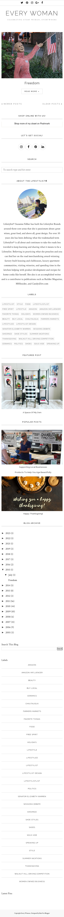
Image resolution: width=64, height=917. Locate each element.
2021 (8, 543)
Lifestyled (8, 324)
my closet (32, 123)
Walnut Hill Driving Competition (36, 339)
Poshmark (45, 123)
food (28, 304)
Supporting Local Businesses (33, 467)
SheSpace (7, 334)
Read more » (32, 91)
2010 (8, 606)
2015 (8, 569)
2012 (8, 596)
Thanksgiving (9, 339)
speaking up (53, 344)
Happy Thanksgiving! (33, 514)
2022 (8, 538)
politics (18, 344)
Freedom (32, 83)
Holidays (26, 314)
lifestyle (21, 309)
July (10, 575)
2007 (8, 622)
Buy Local (17, 319)
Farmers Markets (50, 319)
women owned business (46, 314)
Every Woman (32, 13)
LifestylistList (41, 304)
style (20, 304)
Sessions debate (41, 329)
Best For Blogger (44, 913)
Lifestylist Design (26, 324)
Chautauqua (31, 319)
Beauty (6, 319)
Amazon (33, 309)
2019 (8, 548)
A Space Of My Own (32, 412)
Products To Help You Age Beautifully (33, 472)
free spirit (8, 309)
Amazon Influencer (50, 309)
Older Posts (51, 104)
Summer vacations (39, 334)
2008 (8, 616)
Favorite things (10, 314)
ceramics (7, 344)
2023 (8, 533)
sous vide (39, 344)
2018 (8, 554)
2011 (8, 601)
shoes (28, 344)
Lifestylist (8, 304)
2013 (8, 590)
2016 (8, 564)
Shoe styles (20, 334)
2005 (8, 632)
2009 (8, 611)
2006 (8, 627)
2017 (8, 559)
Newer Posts (13, 104)
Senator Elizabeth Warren (16, 329)
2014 (8, 585)
